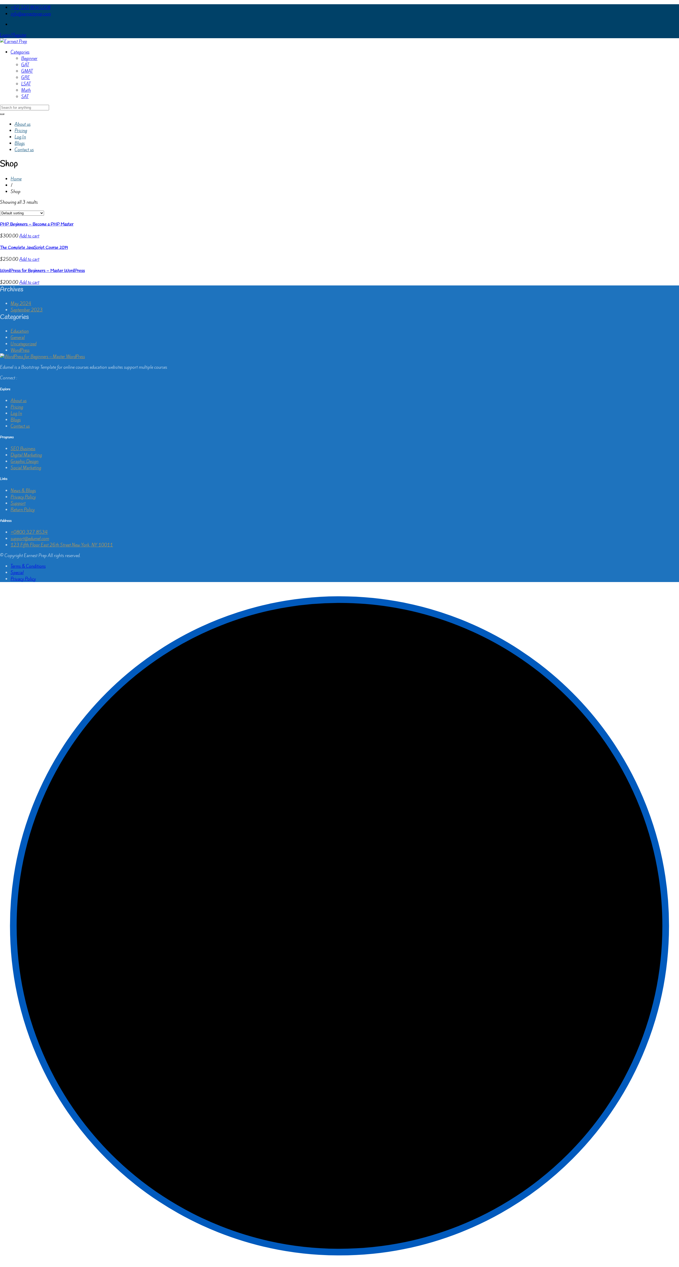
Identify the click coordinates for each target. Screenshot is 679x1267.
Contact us (24, 149)
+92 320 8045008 (31, 7)
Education (20, 331)
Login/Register (13, 35)
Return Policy (23, 509)
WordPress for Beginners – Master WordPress (42, 271)
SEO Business (23, 448)
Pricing (21, 130)
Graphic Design (24, 461)
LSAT (26, 84)
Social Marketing (26, 468)
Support (18, 503)
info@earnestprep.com (31, 14)
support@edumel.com (30, 538)
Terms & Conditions (28, 566)
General (18, 337)
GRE (25, 77)
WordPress (20, 350)
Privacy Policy (23, 497)
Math (26, 90)
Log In (20, 137)
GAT (25, 65)
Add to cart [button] (29, 236)
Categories (20, 52)
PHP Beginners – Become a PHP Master (36, 224)
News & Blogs (23, 490)
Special (17, 572)
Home (16, 179)
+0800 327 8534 (29, 532)
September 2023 (27, 310)
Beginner (29, 58)
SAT (25, 96)
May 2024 (21, 303)
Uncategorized (23, 344)
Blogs (20, 143)
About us (23, 124)
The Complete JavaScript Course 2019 (34, 247)
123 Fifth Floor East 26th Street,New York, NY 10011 (62, 545)
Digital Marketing (26, 455)
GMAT (27, 71)
